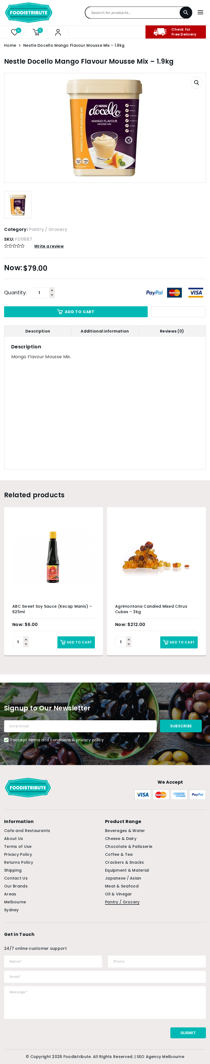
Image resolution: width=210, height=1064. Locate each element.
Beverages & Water (125, 830)
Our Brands (16, 886)
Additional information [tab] (105, 331)
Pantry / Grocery (48, 229)
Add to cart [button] (79, 642)
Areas (10, 894)
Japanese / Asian (123, 878)
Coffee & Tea (119, 854)
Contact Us (16, 878)
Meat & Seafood (122, 886)
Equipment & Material (127, 870)
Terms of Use (17, 846)
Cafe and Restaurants (27, 830)
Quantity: (15, 293)
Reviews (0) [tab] (172, 331)
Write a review (49, 246)
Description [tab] (37, 331)
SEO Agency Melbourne (160, 1056)
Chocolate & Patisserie (128, 846)
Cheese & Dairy (120, 838)
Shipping (13, 870)
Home (10, 45)
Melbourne (15, 902)
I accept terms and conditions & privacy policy (57, 740)
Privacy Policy (18, 854)
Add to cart (80, 312)
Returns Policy (18, 862)
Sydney (11, 910)
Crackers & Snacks (124, 862)
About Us (13, 838)
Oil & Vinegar (118, 894)
